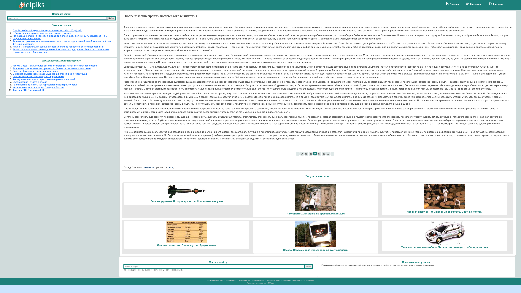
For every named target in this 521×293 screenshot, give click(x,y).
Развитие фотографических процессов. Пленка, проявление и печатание (51, 68)
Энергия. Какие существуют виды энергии (35, 71)
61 (302, 154)
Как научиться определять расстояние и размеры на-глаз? (44, 79)
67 (328, 154)
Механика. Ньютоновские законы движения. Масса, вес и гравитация (50, 74)
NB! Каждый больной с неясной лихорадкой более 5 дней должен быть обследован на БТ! (61, 36)
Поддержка (310, 280)
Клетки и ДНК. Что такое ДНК (28, 90)
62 (306, 154)
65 (319, 154)
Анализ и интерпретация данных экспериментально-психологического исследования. (58, 46)
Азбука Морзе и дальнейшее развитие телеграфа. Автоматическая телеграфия (55, 65)
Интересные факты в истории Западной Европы (38, 87)
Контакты (498, 4)
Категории (475, 4)
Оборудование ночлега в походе (30, 82)
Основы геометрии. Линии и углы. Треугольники (38, 76)
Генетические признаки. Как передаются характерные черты (45, 84)
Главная (454, 4)
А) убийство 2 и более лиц (27, 38)
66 (324, 154)
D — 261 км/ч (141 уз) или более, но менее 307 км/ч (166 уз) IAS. (47, 30)
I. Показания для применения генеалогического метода (42, 33)
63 (311, 154)
